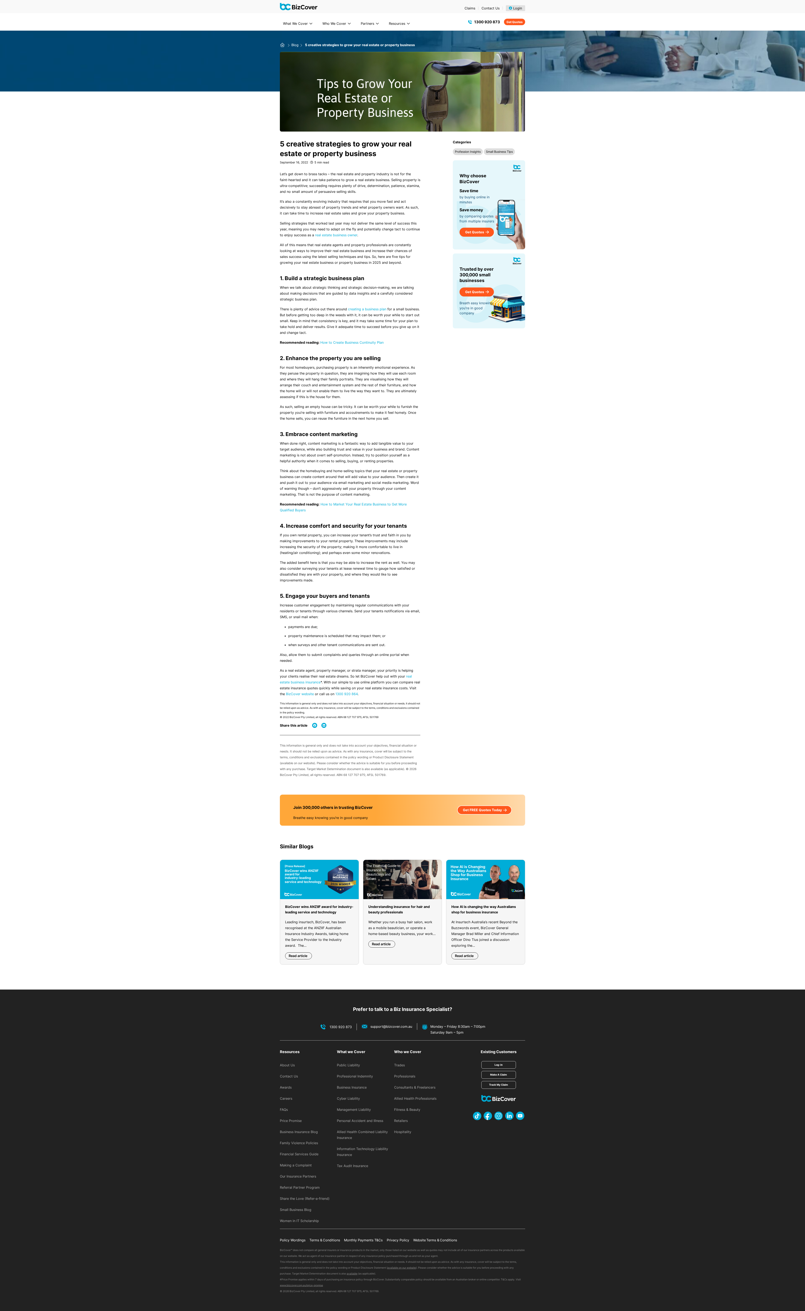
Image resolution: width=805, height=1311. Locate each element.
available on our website (401, 1267)
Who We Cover (334, 23)
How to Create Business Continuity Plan (352, 342)
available (352, 1273)
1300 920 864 (346, 694)
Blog (295, 45)
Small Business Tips (499, 151)
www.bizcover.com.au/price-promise (301, 1285)
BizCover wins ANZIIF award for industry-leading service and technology (319, 909)
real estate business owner (336, 235)
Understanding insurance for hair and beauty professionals (399, 909)
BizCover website (300, 694)
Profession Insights (468, 151)
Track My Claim (498, 1084)
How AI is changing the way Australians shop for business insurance (483, 909)
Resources (397, 23)
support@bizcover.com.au (391, 1026)
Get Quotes (514, 22)
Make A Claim (498, 1074)
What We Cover (295, 23)
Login (517, 8)
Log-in (498, 1064)
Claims (470, 8)
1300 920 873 (487, 22)
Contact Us (491, 8)
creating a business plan (367, 309)
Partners (367, 23)
